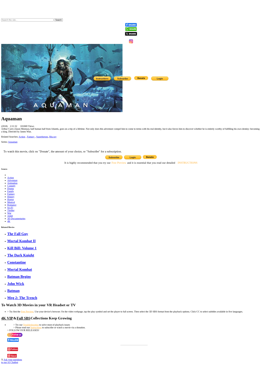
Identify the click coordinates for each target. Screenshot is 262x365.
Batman (13, 291)
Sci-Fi (10, 207)
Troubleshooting (31, 324)
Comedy (11, 186)
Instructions (36, 327)
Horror (10, 199)
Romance (11, 205)
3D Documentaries (16, 218)
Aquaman (12, 142)
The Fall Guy (17, 234)
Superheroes (42, 136)
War (9, 213)
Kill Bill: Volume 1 (22, 248)
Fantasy (31, 136)
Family (10, 191)
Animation (12, 183)
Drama (10, 188)
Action (10, 177)
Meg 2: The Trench (22, 298)
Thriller (10, 210)
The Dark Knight (20, 255)
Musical (11, 202)
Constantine (16, 262)
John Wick (15, 284)
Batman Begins (19, 276)
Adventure (12, 180)
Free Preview (119, 162)
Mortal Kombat (19, 269)
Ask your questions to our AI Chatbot (11, 361)
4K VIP (7, 318)
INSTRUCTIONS (187, 162)
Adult (10, 216)
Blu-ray (53, 136)
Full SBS (23, 318)
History (10, 196)
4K (8, 221)
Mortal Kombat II (21, 241)
